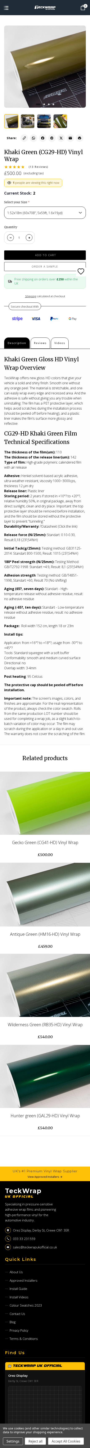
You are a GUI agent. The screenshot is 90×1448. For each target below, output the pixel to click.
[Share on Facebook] (42, 138)
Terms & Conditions (24, 1338)
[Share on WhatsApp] (33, 138)
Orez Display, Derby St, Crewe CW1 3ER (41, 1230)
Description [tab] (17, 343)
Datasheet (49, 526)
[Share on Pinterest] (52, 138)
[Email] (70, 138)
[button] (38, 104)
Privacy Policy (19, 1330)
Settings (12, 1441)
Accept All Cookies (66, 1441)
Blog (12, 1322)
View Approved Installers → (45, 1177)
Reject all (35, 1441)
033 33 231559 (24, 1239)
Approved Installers (23, 1280)
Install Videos (19, 1297)
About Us (16, 1272)
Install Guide (18, 1289)
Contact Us (17, 1314)
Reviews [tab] (40, 343)
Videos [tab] (59, 343)
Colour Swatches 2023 (26, 1305)
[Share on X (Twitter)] (61, 138)
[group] (11, 121)
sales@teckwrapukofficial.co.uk (35, 1247)
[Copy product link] (24, 138)
